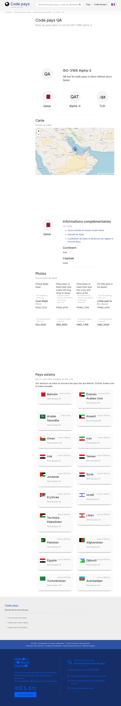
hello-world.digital (25, 695)
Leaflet (100, 174)
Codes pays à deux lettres (17, 623)
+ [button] (38, 130)
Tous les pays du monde (17, 618)
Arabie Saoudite (54, 420)
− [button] (38, 134)
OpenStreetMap (109, 174)
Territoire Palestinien (54, 521)
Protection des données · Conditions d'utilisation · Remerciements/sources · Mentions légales (60, 646)
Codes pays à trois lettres (17, 627)
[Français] (113, 4)
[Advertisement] (17, 54)
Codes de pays (100, 4)
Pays (88, 4)
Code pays (20, 4)
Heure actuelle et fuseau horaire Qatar (86, 230)
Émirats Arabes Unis (94, 398)
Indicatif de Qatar (76, 234)
